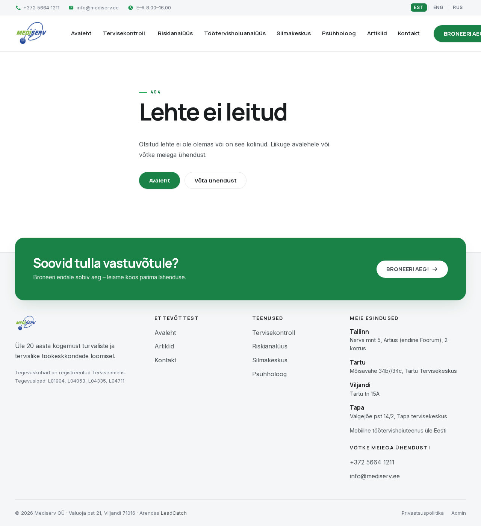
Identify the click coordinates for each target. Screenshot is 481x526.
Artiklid (377, 33)
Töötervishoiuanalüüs (235, 33)
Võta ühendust (216, 180)
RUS (458, 7)
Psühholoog (339, 33)
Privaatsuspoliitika (423, 513)
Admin (458, 513)
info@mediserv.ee (375, 476)
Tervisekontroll (124, 33)
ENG (438, 7)
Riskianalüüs (175, 33)
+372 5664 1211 (372, 462)
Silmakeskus (294, 33)
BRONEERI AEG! (407, 269)
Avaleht (81, 33)
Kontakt (409, 33)
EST (419, 7)
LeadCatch (174, 513)
